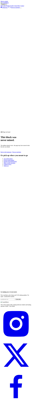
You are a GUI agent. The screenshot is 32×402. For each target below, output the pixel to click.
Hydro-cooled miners (9, 160)
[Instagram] (16, 339)
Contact (22, 5)
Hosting (8, 5)
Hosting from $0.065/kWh (10, 161)
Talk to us (6, 165)
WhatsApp (5, 7)
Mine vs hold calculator (9, 163)
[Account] (8, 7)
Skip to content (4, 1)
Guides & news (7, 164)
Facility (12, 5)
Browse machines (15, 7)
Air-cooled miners (8, 158)
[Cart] (10, 7)
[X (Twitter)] (16, 370)
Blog (19, 5)
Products (3, 4)
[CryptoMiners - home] (5, 2)
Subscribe (18, 299)
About (15, 5)
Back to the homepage (6, 152)
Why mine (3, 5)
